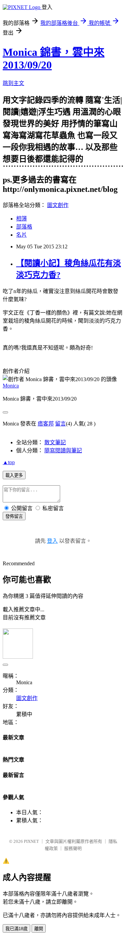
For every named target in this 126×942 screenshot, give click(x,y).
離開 (38, 928)
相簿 (21, 218)
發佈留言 (14, 516)
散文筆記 (55, 442)
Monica (11, 385)
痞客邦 (46, 423)
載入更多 (14, 475)
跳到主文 (13, 83)
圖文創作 (58, 205)
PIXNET (31, 841)
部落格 (24, 227)
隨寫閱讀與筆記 (63, 450)
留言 (60, 423)
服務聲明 (73, 848)
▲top (9, 462)
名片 (21, 235)
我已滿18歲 (16, 928)
